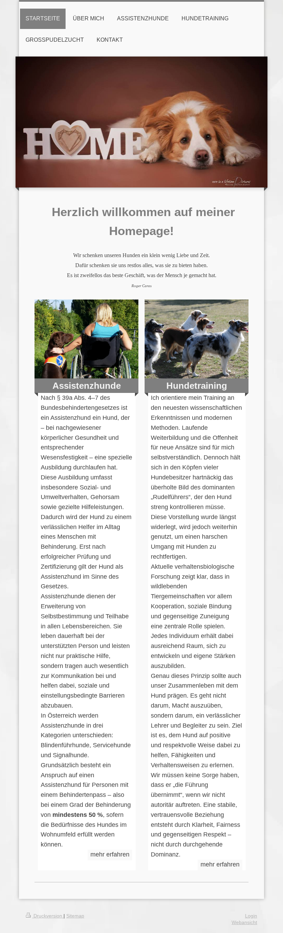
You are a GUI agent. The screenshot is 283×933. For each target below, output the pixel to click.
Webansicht (244, 922)
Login (251, 916)
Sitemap (75, 916)
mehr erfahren (109, 854)
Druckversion (48, 916)
